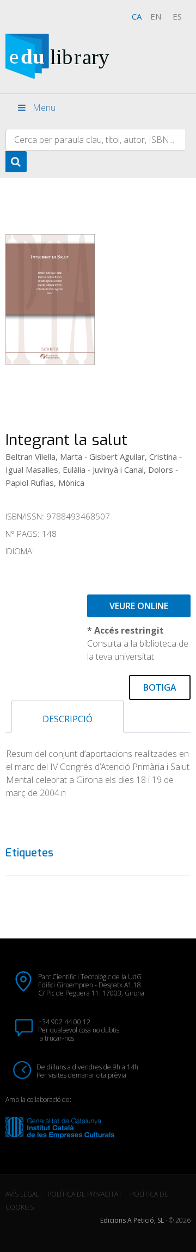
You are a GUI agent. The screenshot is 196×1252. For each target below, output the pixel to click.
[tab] (67, 716)
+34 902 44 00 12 (64, 1021)
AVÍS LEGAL (22, 1194)
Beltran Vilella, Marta (43, 456)
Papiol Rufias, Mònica (44, 482)
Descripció (67, 719)
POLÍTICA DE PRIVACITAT (84, 1194)
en (155, 16)
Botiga (159, 687)
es (177, 16)
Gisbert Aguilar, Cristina (133, 456)
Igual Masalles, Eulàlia (45, 469)
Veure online (138, 606)
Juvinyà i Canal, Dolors (133, 469)
